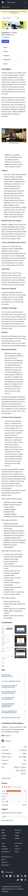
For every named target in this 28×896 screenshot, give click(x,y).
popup (17, 770)
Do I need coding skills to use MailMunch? (8, 698)
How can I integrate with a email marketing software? (9, 711)
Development (7, 59)
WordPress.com (7, 857)
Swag (17, 851)
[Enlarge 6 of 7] (24, 637)
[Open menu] (25, 2)
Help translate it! (14, 12)
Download (5, 41)
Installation (6, 55)
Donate (18, 849)
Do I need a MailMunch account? (11, 681)
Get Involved (18, 843)
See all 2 (24, 763)
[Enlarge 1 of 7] (11, 627)
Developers (5, 849)
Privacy (4, 838)
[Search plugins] (18, 17)
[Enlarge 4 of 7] (11, 657)
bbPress (5, 862)
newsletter (16, 767)
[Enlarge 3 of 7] (11, 649)
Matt (4, 859)
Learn (3, 843)
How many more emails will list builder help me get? (9, 686)
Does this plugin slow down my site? (7, 675)
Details (5, 47)
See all (24, 805)
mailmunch (6, 37)
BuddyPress (6, 865)
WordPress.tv (6, 851)
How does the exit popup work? (11, 717)
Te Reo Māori (9, 872)
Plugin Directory (6, 7)
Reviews (5, 51)
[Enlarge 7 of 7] (24, 650)
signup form (23, 770)
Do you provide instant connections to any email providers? (8, 705)
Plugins (17, 835)
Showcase (18, 830)
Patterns (17, 838)
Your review (5, 805)
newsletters (23, 767)
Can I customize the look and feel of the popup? (9, 692)
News (3, 832)
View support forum (7, 820)
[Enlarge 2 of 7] (11, 637)
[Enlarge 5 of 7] (24, 627)
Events (17, 846)
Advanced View (6, 778)
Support (5, 63)
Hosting (4, 835)
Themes (17, 832)
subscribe (23, 773)
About (3, 830)
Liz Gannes (8, 741)
